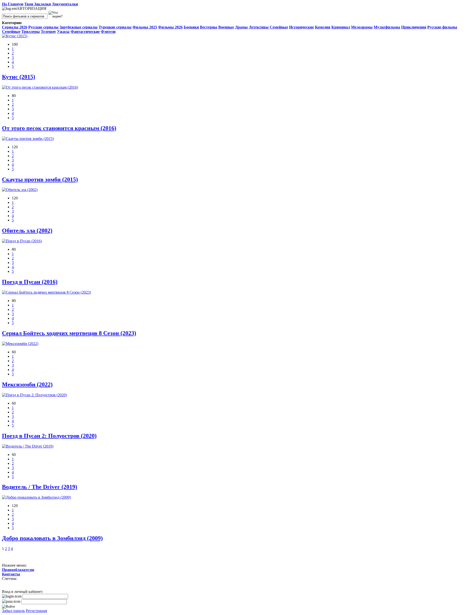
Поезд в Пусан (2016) (30, 282)
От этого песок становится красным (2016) (59, 128)
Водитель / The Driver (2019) (39, 487)
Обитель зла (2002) (27, 230)
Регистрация (36, 611)
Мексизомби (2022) (27, 384)
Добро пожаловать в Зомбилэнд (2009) (52, 538)
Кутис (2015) (18, 77)
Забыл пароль (13, 611)
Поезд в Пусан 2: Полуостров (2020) (49, 436)
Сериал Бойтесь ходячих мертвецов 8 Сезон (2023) (69, 333)
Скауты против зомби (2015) (40, 179)
